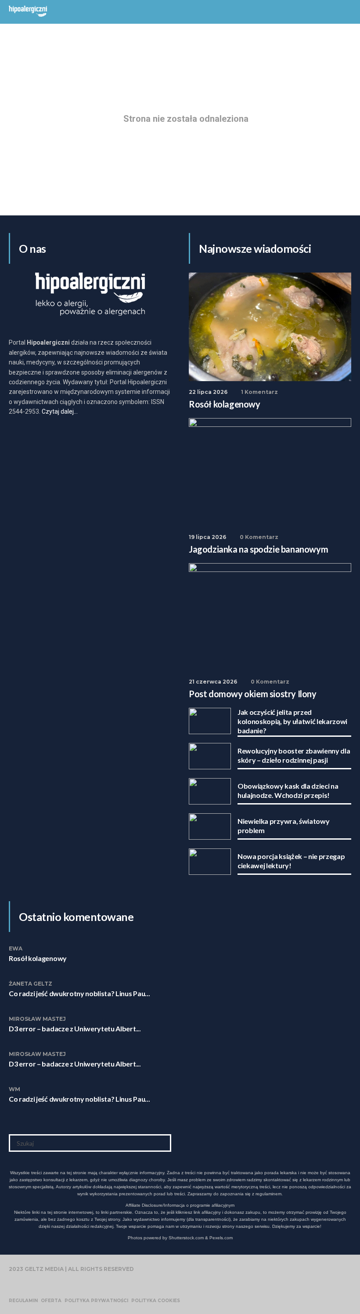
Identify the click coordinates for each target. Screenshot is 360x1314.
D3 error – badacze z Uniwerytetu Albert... (75, 1028)
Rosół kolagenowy (38, 958)
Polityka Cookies (155, 1301)
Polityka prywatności (96, 1301)
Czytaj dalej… (60, 411)
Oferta (51, 1301)
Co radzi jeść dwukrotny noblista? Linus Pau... (79, 993)
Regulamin (23, 1301)
